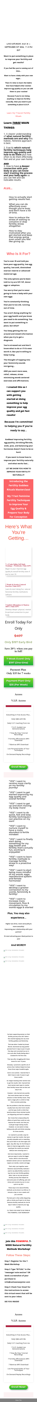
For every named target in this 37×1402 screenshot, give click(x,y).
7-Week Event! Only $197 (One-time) (18, 660)
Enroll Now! (18, 766)
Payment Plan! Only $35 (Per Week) (18, 682)
